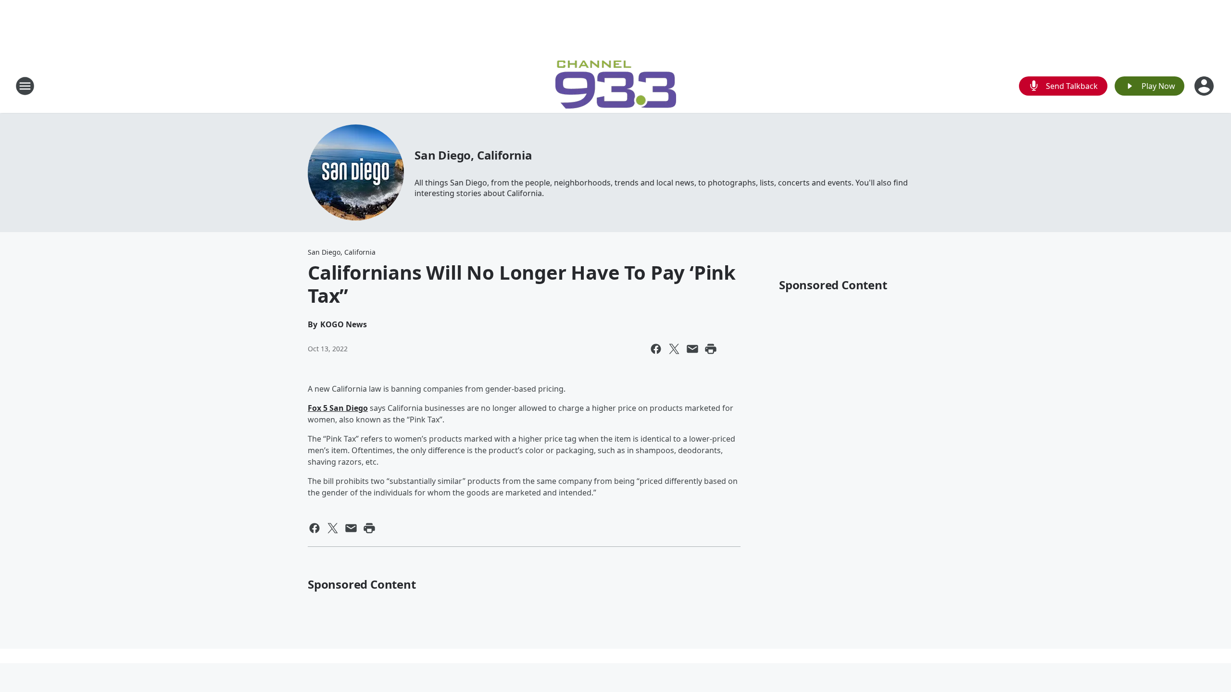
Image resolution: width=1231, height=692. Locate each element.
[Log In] (1205, 86)
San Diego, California (473, 155)
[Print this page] (710, 349)
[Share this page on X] (674, 349)
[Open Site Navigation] (25, 86)
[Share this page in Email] (692, 349)
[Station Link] (615, 86)
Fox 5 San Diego (338, 408)
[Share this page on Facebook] (656, 349)
